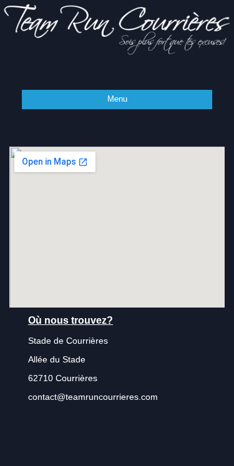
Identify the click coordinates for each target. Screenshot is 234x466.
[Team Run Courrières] (117, 29)
